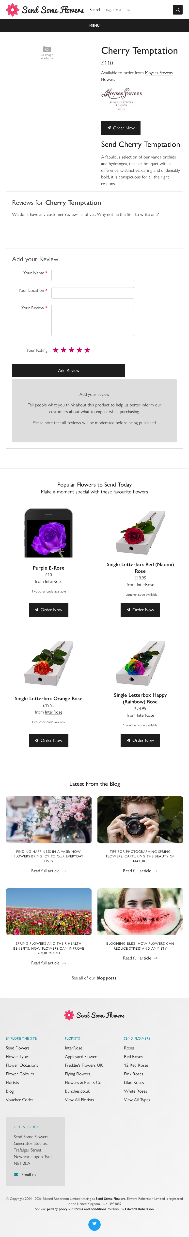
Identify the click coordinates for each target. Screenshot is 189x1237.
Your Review (34, 308)
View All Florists (79, 1099)
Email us (28, 1174)
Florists (12, 1082)
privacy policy (57, 1209)
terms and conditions (90, 1209)
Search (95, 9)
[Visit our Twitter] (94, 1225)
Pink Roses (133, 1074)
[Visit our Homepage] (94, 1014)
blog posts (106, 978)
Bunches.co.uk (77, 1091)
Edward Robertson (139, 1209)
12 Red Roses (136, 1065)
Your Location (32, 290)
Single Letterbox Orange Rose (48, 698)
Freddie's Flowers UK (84, 1065)
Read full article (46, 870)
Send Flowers (18, 1048)
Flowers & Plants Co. (83, 1082)
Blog (10, 1091)
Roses (129, 1048)
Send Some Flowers (110, 1199)
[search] (178, 10)
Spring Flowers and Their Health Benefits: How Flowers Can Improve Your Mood (48, 948)
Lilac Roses (134, 1082)
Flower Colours (20, 1074)
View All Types (137, 1099)
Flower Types (18, 1056)
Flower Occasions (22, 1065)
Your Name (35, 273)
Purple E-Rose (48, 568)
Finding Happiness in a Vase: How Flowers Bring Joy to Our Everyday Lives (48, 856)
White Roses (135, 1091)
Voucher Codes (19, 1099)
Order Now (123, 128)
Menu (94, 25)
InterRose (53, 581)
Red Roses (133, 1056)
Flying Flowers (77, 1074)
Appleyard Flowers (81, 1056)
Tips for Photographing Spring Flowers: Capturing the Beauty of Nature (140, 856)
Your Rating (36, 350)
